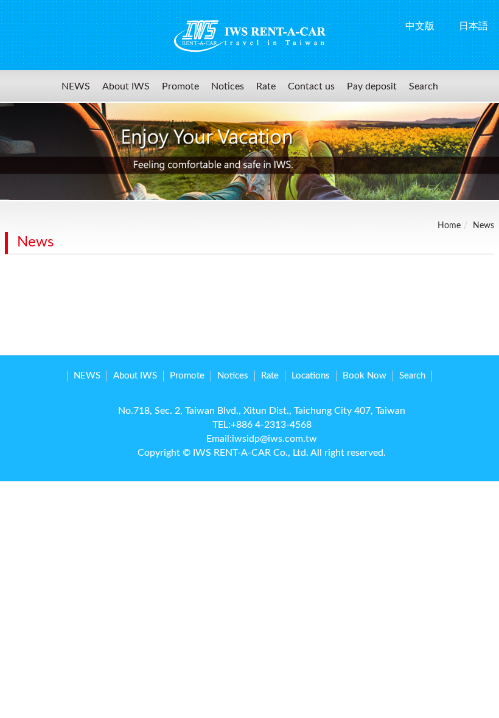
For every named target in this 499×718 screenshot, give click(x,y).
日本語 (473, 26)
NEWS (75, 86)
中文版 (419, 26)
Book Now (364, 375)
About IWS (126, 86)
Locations (310, 375)
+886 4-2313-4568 (271, 425)
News (483, 225)
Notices (227, 86)
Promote (180, 86)
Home (449, 225)
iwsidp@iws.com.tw (274, 439)
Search (423, 86)
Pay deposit (372, 86)
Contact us (311, 86)
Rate (266, 86)
